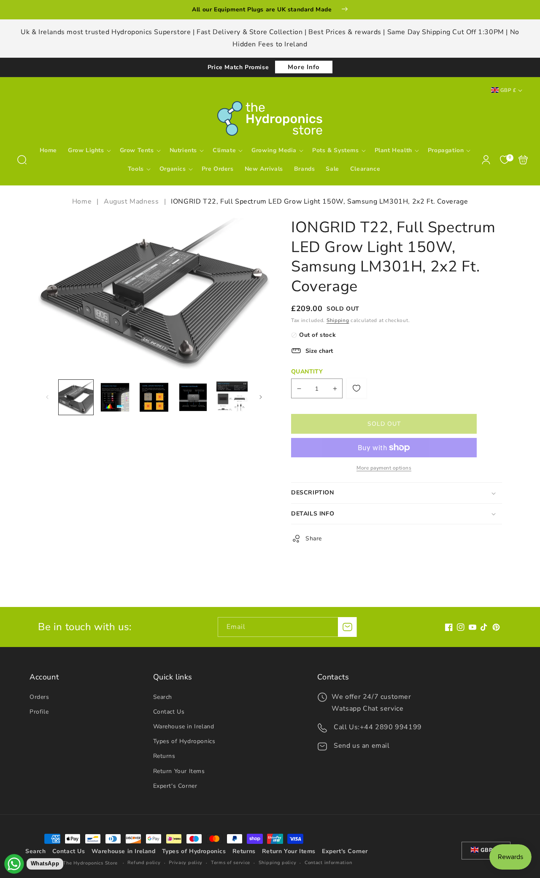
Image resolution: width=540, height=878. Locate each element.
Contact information (328, 862)
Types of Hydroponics (184, 741)
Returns (164, 756)
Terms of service (230, 862)
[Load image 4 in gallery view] (193, 397)
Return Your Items (179, 771)
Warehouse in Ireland (183, 726)
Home (83, 201)
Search (163, 697)
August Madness (131, 201)
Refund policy (143, 862)
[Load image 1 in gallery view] (76, 397)
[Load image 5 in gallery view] (232, 397)
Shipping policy (278, 862)
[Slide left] (47, 397)
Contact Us (169, 712)
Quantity (307, 372)
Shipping (338, 320)
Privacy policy (185, 862)
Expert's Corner (175, 786)
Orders (39, 697)
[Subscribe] (347, 627)
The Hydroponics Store (90, 863)
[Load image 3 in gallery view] (154, 397)
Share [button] (313, 538)
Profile (39, 712)
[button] (22, 159)
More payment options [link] (383, 468)
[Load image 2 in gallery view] (114, 397)
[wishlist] (356, 388)
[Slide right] (260, 397)
